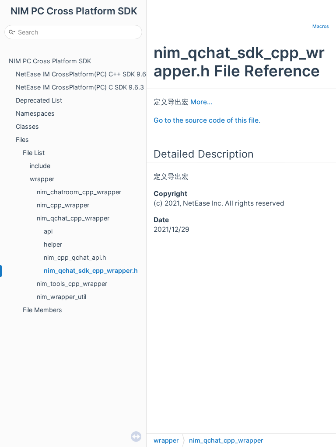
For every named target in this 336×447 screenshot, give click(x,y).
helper (53, 244)
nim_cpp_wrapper (63, 205)
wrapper (42, 178)
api (48, 231)
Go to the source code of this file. (207, 120)
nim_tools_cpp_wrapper (72, 283)
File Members (42, 309)
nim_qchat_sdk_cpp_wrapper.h (91, 270)
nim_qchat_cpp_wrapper (73, 218)
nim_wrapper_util (61, 296)
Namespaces (35, 113)
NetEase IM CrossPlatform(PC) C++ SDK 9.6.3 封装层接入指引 (106, 74)
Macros (320, 26)
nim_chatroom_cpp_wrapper (79, 192)
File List (34, 152)
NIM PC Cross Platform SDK (50, 61)
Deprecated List (39, 100)
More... (201, 102)
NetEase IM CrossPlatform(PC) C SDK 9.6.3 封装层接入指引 (102, 87)
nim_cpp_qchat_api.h (75, 257)
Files (22, 139)
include (40, 165)
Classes (27, 126)
